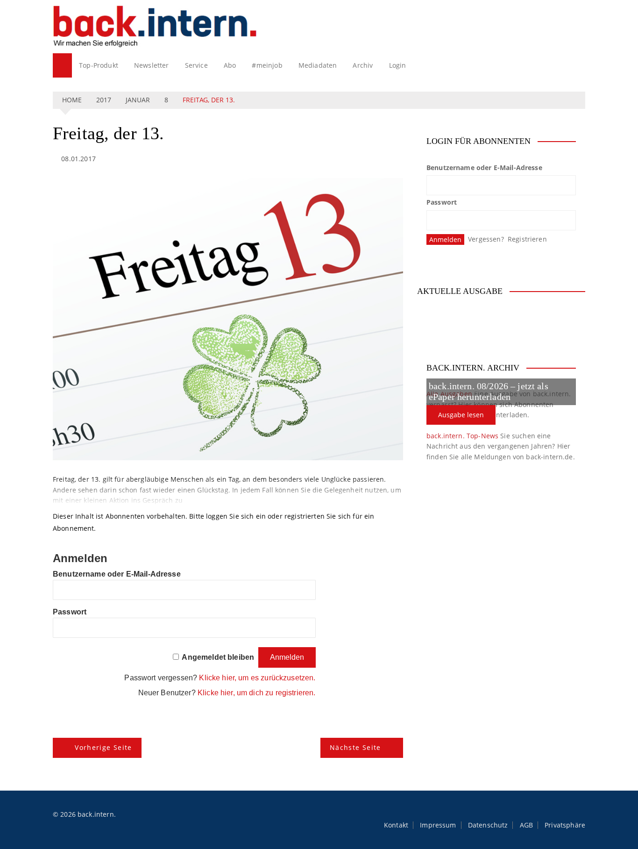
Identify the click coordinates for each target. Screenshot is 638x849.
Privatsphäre (565, 825)
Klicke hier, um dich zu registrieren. (257, 693)
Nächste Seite (355, 747)
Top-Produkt (98, 65)
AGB (526, 825)
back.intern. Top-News (462, 435)
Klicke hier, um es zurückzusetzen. (257, 678)
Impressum (438, 825)
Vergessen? (486, 239)
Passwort (69, 612)
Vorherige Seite (103, 747)
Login (397, 65)
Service (196, 65)
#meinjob (267, 65)
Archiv (363, 65)
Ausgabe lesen (461, 414)
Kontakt (396, 825)
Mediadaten (317, 65)
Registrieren (527, 239)
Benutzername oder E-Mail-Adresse (117, 574)
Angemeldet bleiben (218, 657)
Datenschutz (488, 825)
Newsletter (151, 65)
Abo (230, 65)
